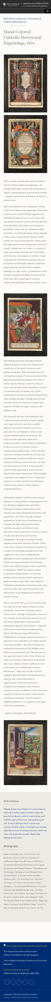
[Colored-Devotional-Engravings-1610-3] (25, 294)
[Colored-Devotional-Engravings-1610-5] (25, 721)
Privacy (6, 997)
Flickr (31, 982)
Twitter (6, 982)
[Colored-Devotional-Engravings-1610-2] (25, 116)
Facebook (12, 982)
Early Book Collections (15, 18)
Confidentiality (16, 997)
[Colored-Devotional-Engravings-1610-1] (25, 55)
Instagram (19, 982)
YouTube (25, 982)
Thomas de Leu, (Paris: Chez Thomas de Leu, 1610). (25, 823)
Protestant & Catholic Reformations (22, 20)
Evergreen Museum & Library (17, 969)
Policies (35, 997)
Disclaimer (27, 997)
